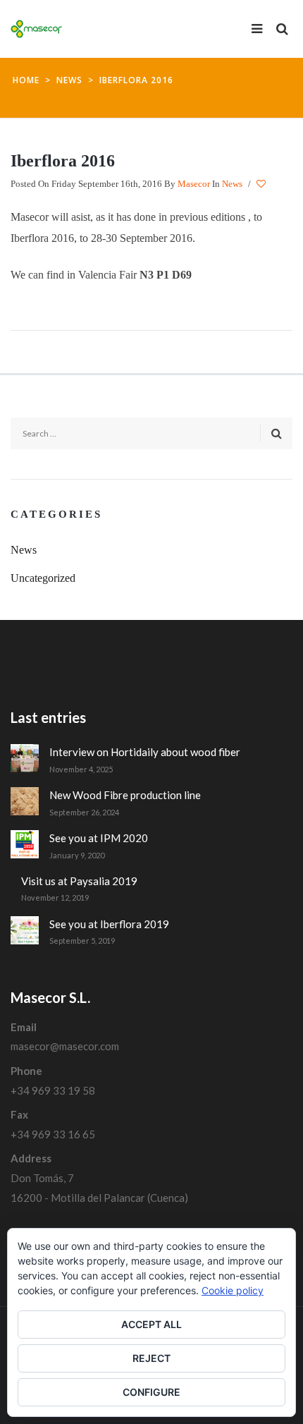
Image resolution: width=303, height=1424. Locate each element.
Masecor (194, 183)
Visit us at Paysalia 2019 (79, 881)
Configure (151, 1392)
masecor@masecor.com (65, 1046)
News (69, 80)
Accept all (151, 1324)
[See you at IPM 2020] (25, 844)
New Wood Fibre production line (125, 795)
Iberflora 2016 (63, 161)
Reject (151, 1358)
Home (26, 80)
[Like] (262, 184)
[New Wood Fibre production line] (25, 801)
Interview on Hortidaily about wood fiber (144, 752)
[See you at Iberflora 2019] (25, 930)
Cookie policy (233, 1290)
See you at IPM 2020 (98, 838)
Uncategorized (43, 578)
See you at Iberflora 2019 (109, 924)
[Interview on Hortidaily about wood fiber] (25, 758)
